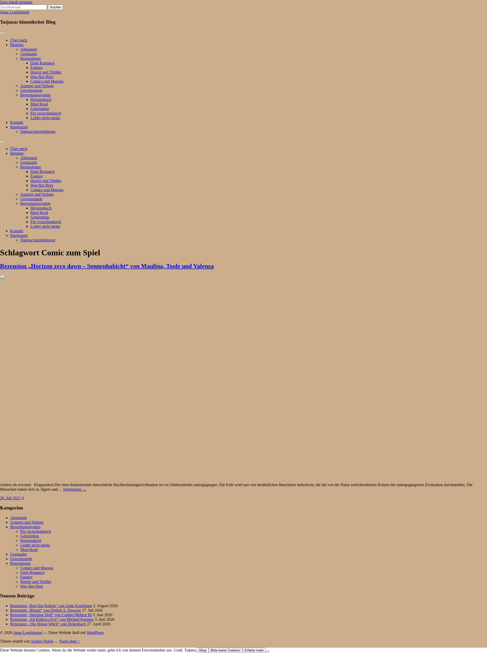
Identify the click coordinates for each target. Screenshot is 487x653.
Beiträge (17, 45)
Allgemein (28, 49)
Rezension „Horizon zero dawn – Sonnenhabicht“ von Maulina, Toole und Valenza (107, 266)
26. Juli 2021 (10, 498)
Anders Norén (41, 641)
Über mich (18, 40)
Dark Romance (42, 63)
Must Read (39, 104)
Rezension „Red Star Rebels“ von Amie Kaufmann (51, 606)
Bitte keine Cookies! (225, 650)
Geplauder (28, 54)
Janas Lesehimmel (14, 12)
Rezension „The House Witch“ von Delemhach (48, 624)
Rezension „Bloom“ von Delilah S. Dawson (45, 610)
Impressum (19, 127)
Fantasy (36, 67)
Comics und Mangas (46, 81)
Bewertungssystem (35, 95)
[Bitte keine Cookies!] (268, 651)
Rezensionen (30, 58)
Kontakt (16, 122)
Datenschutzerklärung (37, 131)
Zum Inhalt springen (16, 2)
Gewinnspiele (31, 90)
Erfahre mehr (254, 650)
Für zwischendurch (45, 113)
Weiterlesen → (74, 489)
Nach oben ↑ (69, 641)
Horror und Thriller (45, 72)
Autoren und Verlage (37, 86)
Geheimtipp (39, 109)
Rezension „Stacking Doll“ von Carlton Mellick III (51, 615)
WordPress (95, 632)
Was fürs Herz (41, 77)
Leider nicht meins (45, 118)
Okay (203, 650)
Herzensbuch (40, 99)
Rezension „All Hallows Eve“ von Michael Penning (52, 619)
